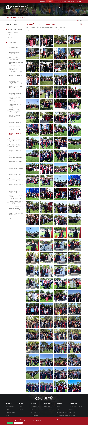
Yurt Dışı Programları (35, 410)
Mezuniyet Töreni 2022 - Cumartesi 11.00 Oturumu (16, 196)
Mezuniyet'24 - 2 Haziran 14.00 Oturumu (15, 119)
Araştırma (33, 409)
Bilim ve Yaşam (59, 416)
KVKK (77, 1)
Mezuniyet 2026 (12, 50)
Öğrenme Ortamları (34, 415)
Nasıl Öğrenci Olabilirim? (35, 412)
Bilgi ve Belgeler (9, 413)
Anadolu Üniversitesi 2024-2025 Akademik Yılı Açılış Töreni (15, 108)
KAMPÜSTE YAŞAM (77, 8)
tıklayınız (61, 419)
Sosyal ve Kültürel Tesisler (12, 27)
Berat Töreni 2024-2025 (13, 59)
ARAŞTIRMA (68, 8)
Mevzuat (7, 415)
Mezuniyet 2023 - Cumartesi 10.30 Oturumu (15, 165)
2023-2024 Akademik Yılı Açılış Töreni (15, 147)
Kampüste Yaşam (14, 20)
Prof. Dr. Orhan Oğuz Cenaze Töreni (16, 206)
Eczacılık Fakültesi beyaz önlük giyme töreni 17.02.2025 (15, 105)
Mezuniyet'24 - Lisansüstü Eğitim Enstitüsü (15, 141)
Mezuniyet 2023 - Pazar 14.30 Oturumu (15, 151)
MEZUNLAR (61, 1)
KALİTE (65, 1)
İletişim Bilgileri (8, 416)
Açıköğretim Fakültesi (35, 406)
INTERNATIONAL (42, 1)
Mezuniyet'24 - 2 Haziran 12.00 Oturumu (15, 123)
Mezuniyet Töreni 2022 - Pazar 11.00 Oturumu (16, 185)
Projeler (57, 409)
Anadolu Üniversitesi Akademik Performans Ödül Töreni (15, 112)
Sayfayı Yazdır (81, 24)
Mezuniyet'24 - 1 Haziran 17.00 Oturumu (15, 127)
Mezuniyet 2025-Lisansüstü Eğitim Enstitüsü (16, 63)
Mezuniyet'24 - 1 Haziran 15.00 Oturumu (15, 130)
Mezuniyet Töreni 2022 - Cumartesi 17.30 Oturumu (16, 188)
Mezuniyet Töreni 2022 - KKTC (15, 174)
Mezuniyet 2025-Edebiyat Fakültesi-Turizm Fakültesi (16, 87)
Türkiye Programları (34, 407)
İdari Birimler (8, 407)
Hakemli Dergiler (59, 410)
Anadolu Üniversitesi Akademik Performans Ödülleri (15, 98)
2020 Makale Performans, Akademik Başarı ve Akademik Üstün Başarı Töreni (16, 209)
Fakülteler (20, 405)
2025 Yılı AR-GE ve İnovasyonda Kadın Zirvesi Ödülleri (15, 53)
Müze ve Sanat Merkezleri (12, 32)
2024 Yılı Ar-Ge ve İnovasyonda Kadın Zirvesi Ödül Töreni (15, 101)
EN (81, 5)
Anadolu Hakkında (9, 405)
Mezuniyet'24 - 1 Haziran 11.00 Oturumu (15, 137)
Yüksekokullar (21, 409)
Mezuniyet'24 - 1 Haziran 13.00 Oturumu (33, 20)
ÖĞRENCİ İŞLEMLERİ (59, 8)
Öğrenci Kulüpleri (11, 39)
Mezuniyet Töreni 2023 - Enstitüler (16, 168)
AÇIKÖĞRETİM (50, 8)
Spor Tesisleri (10, 34)
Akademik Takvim (34, 413)
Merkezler (58, 406)
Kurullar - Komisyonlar (10, 410)
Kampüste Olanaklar (11, 42)
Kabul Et (10, 422)
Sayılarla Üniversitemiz (10, 406)
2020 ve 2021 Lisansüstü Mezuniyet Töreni (16, 217)
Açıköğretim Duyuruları (35, 405)
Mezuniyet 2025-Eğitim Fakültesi (15, 75)
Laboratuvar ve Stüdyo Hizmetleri (62, 415)
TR (79, 5)
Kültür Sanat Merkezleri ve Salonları (14, 29)
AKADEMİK (42, 8)
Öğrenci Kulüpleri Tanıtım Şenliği (15, 203)
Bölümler (7, 409)
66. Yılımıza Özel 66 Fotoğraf (14, 144)
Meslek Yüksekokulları (22, 407)
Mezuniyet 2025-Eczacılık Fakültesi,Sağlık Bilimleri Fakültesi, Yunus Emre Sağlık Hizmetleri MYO (16, 82)
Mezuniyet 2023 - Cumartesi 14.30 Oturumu (15, 162)
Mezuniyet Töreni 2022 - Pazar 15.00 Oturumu (16, 181)
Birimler (57, 405)
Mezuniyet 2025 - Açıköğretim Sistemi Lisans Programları (15, 94)
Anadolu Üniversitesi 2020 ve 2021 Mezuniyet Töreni (16, 214)
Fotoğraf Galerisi (21, 20)
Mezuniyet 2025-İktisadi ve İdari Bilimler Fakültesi (15, 72)
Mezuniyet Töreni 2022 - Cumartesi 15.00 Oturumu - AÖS (16, 192)
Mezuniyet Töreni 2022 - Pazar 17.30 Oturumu (16, 177)
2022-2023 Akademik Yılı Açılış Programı (15, 171)
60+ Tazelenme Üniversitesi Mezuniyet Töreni (14, 116)
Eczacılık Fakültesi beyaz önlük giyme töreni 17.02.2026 (15, 56)
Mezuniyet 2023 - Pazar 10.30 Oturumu (15, 154)
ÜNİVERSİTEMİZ (34, 8)
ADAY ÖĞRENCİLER (50, 1)
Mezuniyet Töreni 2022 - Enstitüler (16, 198)
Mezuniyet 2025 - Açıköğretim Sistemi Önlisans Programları (15, 90)
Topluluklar (9, 37)
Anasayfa (7, 20)
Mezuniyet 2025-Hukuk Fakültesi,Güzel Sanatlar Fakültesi (15, 78)
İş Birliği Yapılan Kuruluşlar (10, 412)
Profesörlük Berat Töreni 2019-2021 (16, 201)
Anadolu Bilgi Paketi (47, 407)
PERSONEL (56, 1)
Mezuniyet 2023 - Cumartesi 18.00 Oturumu (15, 158)
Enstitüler (20, 406)
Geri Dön (80, 20)
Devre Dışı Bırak (18, 422)
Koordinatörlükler (59, 407)
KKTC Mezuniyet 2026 (13, 47)
